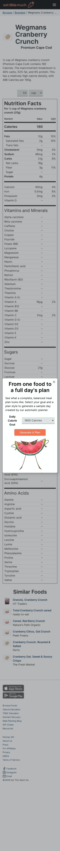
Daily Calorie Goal (12, 420)
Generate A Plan (30, 432)
